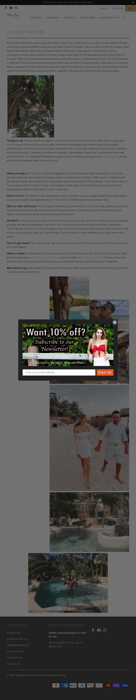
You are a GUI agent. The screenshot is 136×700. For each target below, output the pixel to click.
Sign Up (105, 372)
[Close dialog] (114, 322)
